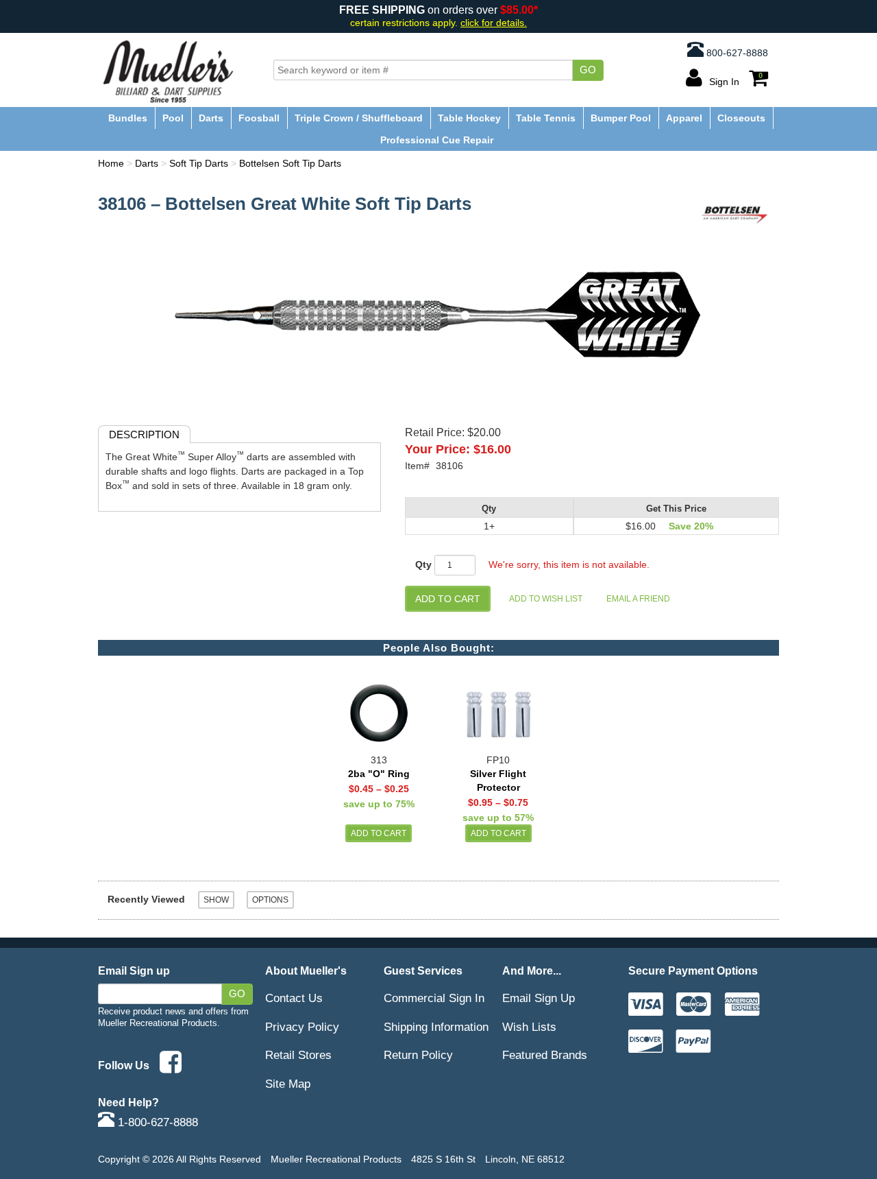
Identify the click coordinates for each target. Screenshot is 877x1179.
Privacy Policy (302, 1027)
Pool (173, 117)
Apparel (684, 117)
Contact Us (294, 998)
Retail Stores (298, 1055)
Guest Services (423, 970)
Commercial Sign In (434, 998)
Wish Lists (529, 1027)
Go (588, 69)
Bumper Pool (621, 117)
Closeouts (741, 117)
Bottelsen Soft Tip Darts (290, 163)
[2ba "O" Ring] (378, 708)
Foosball (259, 117)
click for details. (493, 23)
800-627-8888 (736, 52)
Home (111, 163)
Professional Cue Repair (436, 139)
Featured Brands (544, 1055)
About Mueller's (306, 970)
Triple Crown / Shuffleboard (359, 117)
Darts (211, 117)
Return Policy (418, 1055)
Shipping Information (436, 1027)
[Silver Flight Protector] (498, 708)
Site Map (287, 1084)
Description (144, 434)
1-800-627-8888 (156, 1122)
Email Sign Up (538, 998)
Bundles (127, 117)
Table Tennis (546, 117)
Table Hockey (469, 117)
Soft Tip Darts (198, 163)
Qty (423, 564)
